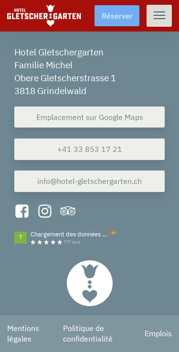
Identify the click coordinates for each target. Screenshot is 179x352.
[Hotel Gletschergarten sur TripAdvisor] (67, 212)
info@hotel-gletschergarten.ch (89, 181)
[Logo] (90, 283)
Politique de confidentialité (88, 333)
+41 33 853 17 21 (89, 149)
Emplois (158, 333)
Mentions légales (23, 333)
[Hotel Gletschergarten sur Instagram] (45, 212)
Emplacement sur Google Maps (89, 117)
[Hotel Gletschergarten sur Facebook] (22, 212)
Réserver (117, 16)
